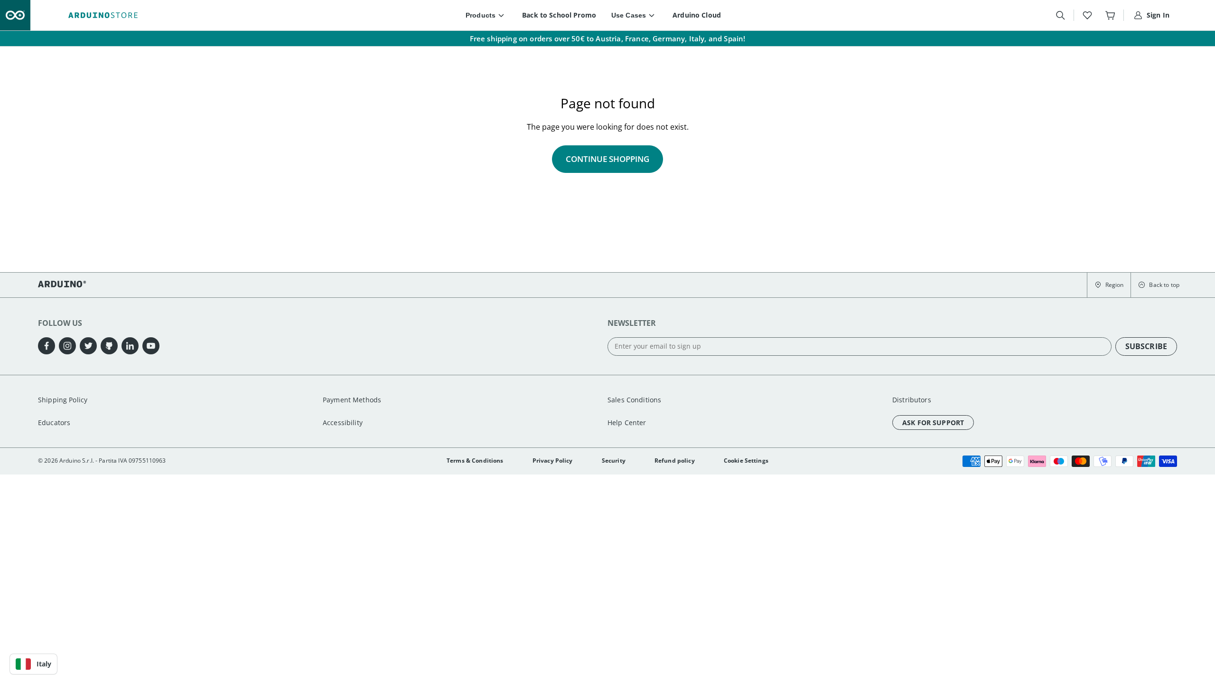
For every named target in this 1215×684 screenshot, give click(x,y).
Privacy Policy (553, 460)
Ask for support (933, 422)
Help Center (627, 422)
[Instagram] (67, 345)
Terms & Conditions (475, 460)
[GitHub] (109, 345)
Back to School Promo (559, 14)
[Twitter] (88, 345)
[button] (1109, 285)
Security (614, 460)
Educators (54, 422)
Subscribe (1146, 346)
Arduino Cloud (697, 14)
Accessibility (343, 422)
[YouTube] (150, 345)
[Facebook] (46, 345)
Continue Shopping (607, 158)
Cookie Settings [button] (746, 460)
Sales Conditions (634, 399)
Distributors (911, 399)
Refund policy (674, 460)
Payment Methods (352, 399)
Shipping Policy (62, 399)
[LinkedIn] (130, 345)
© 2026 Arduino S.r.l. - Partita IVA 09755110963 (102, 460)
